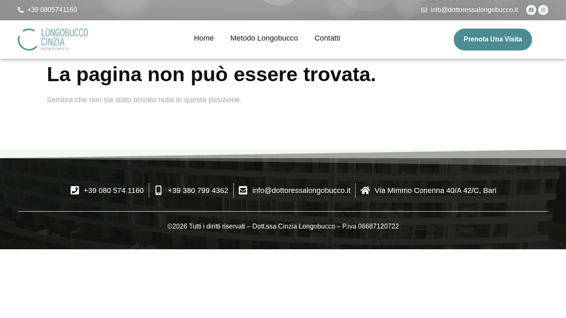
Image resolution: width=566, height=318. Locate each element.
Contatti (327, 38)
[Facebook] (531, 10)
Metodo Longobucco (264, 38)
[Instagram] (543, 10)
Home (204, 38)
